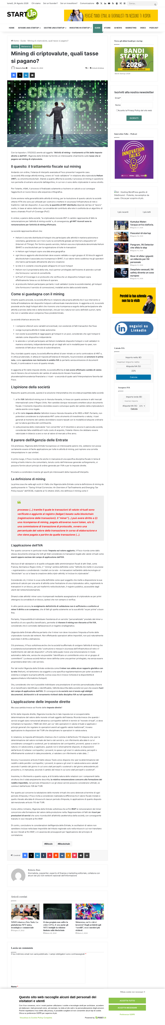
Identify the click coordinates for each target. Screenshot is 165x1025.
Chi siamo (36, 3)
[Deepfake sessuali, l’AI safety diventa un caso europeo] (121, 273)
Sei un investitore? (68, 3)
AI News (118, 28)
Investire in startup (79, 28)
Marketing (131, 28)
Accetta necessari (127, 1008)
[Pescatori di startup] (121, 236)
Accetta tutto (127, 1001)
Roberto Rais (20, 68)
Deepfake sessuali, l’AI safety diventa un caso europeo (142, 272)
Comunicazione (87, 3)
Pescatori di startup (140, 233)
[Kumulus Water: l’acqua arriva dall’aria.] (121, 225)
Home (11, 28)
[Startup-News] (22, 14)
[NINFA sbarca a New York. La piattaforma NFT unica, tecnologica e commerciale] (25, 912)
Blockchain (64, 844)
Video (143, 28)
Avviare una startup (28, 28)
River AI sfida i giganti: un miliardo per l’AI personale (142, 259)
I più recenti (123, 212)
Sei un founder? (50, 3)
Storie (107, 28)
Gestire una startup (54, 28)
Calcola (133, 377)
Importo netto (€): (134, 357)
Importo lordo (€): (134, 397)
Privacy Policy (133, 110)
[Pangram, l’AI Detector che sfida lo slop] (121, 248)
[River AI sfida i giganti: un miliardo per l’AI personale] (121, 259)
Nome (14, 986)
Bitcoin (49, 844)
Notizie (37, 46)
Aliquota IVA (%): (133, 366)
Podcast (153, 28)
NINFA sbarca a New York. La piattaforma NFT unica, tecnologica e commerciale (24, 925)
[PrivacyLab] (100, 1017)
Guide (97, 28)
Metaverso (26, 46)
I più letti (147, 212)
